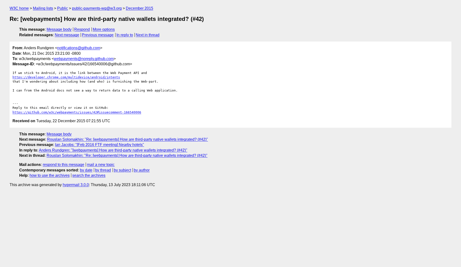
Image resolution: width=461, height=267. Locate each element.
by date (86, 170)
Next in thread (147, 35)
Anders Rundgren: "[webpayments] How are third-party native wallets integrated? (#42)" (113, 150)
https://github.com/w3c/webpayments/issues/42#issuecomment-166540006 (76, 112)
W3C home (19, 8)
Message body (59, 29)
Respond (82, 29)
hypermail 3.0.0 (76, 185)
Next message (67, 35)
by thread (103, 170)
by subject (122, 170)
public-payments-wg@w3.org (97, 8)
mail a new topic (101, 165)
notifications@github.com (78, 48)
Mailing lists (43, 8)
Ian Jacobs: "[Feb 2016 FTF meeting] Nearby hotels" (99, 145)
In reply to (124, 35)
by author (142, 170)
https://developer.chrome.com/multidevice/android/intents (66, 77)
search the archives (88, 175)
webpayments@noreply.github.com (84, 59)
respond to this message (63, 165)
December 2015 (139, 8)
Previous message (98, 35)
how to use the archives (50, 175)
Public (62, 8)
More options (104, 29)
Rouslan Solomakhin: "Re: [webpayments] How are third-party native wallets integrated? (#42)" (127, 139)
